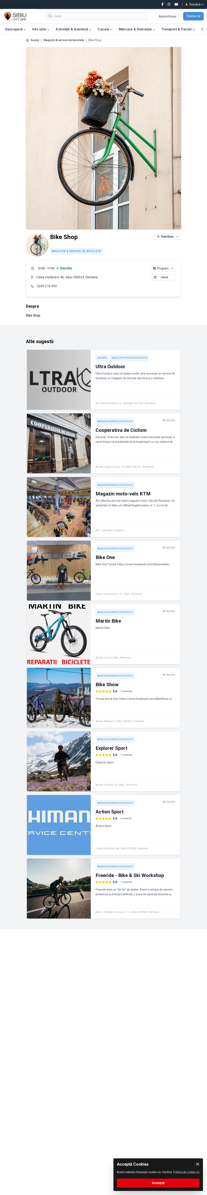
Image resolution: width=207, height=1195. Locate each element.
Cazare (104, 29)
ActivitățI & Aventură (72, 29)
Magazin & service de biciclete (63, 40)
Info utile (39, 29)
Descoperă (14, 29)
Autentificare (167, 16)
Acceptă (158, 1183)
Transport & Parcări (177, 29)
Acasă (35, 40)
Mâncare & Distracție (136, 29)
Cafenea (102, 358)
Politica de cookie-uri (186, 1172)
